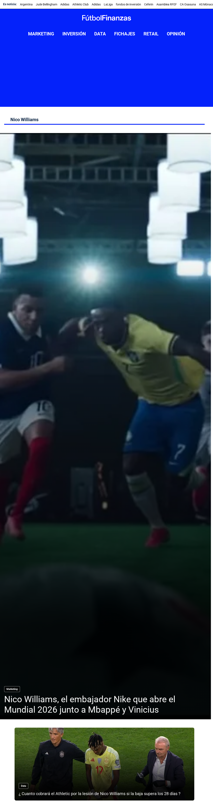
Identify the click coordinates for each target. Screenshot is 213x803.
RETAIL (151, 33)
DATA (100, 33)
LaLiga (108, 4)
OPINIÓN (176, 33)
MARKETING (41, 33)
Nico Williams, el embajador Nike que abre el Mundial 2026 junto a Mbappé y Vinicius (89, 704)
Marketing (12, 689)
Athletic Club (80, 4)
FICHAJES (124, 33)
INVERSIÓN (74, 33)
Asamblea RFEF (166, 4)
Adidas (64, 4)
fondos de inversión (128, 4)
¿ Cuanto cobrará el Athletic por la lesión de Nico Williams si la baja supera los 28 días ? (99, 793)
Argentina (26, 4)
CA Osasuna (188, 4)
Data (23, 785)
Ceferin (148, 4)
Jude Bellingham (46, 4)
